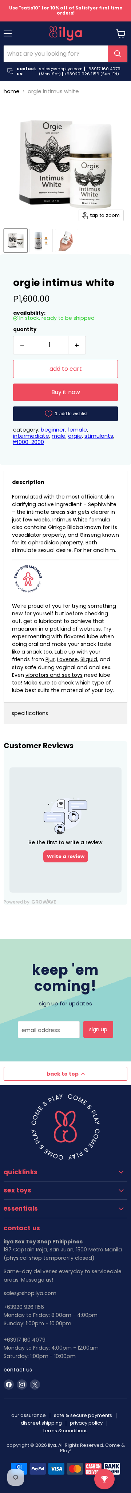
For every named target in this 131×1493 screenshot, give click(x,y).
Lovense (67, 659)
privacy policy (86, 1422)
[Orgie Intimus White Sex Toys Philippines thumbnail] (15, 240)
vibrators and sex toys (54, 675)
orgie (75, 436)
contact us (18, 1369)
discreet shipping (41, 1422)
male (59, 436)
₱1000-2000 (28, 442)
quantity (24, 329)
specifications (30, 713)
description (28, 482)
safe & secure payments (83, 1415)
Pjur (50, 659)
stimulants (98, 436)
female (77, 429)
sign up (98, 1029)
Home (12, 91)
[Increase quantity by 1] (77, 345)
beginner (53, 429)
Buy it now (65, 392)
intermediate (31, 436)
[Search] (117, 53)
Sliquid (88, 659)
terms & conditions (65, 1430)
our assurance (28, 1415)
